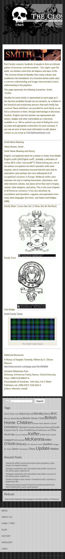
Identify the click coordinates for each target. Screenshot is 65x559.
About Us (7, 517)
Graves (18, 435)
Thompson (23, 449)
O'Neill (9, 444)
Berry (47, 414)
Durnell (55, 427)
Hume (25, 434)
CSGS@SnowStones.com (38, 133)
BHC (54, 413)
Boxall (20, 418)
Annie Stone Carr (11, 414)
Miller (48, 439)
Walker (54, 448)
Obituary (21, 444)
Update (43, 448)
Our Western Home (34, 444)
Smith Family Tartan (13, 314)
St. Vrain (7, 449)
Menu (5, 511)
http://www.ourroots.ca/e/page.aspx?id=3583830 (26, 366)
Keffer (34, 433)
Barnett (29, 414)
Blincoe (7, 418)
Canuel (53, 423)
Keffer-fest (44, 435)
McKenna (34, 439)
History (6, 536)
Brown (47, 423)
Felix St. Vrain (18, 430)
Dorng (48, 427)
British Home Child (33, 418)
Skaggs (56, 444)
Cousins (31, 427)
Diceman (40, 427)
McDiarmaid (19, 440)
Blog (4, 530)
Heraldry (7, 542)
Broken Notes (38, 423)
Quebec (48, 444)
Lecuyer (52, 435)
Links (5, 549)
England (7, 430)
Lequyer (9, 439)
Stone (15, 449)
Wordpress (57, 555)
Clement (22, 427)
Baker (22, 414)
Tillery (32, 449)
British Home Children (30, 420)
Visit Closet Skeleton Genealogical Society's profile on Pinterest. (32, 499)
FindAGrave (30, 430)
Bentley (39, 413)
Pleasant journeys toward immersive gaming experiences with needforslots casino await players (30, 486)
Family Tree (8, 523)
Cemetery (11, 427)
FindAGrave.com (44, 430)
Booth (13, 418)
